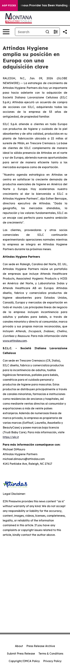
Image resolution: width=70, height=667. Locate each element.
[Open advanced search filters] (55, 32)
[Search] (47, 32)
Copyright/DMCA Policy (24, 661)
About (19, 646)
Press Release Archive (40, 646)
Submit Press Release (21, 653)
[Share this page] (65, 31)
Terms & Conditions (50, 653)
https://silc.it (11, 437)
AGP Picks (9, 5)
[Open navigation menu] (6, 31)
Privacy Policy (52, 661)
